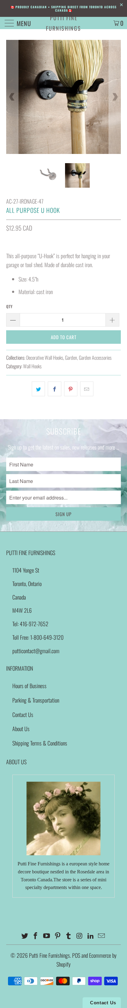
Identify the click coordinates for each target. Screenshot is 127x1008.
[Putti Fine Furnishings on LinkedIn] (90, 935)
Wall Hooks (32, 366)
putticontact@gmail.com (35, 651)
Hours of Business (29, 686)
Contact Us (22, 715)
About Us (21, 729)
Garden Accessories (95, 357)
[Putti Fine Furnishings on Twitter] (24, 935)
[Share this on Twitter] (38, 389)
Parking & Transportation (35, 700)
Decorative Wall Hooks (44, 357)
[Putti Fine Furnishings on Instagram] (79, 935)
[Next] (115, 97)
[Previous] (12, 97)
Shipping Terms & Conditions (39, 743)
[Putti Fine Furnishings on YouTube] (46, 935)
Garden (71, 357)
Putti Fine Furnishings (63, 23)
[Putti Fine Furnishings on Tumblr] (68, 935)
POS (76, 955)
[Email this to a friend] (86, 389)
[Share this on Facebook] (54, 389)
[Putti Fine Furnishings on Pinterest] (57, 935)
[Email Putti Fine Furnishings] (101, 935)
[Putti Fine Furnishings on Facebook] (35, 935)
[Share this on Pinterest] (70, 389)
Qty (9, 306)
